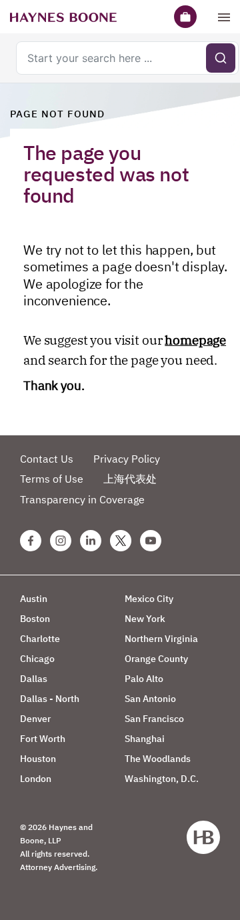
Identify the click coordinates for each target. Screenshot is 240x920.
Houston (38, 759)
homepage (195, 340)
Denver (35, 719)
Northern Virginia (161, 639)
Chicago (37, 659)
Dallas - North (49, 699)
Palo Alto (144, 679)
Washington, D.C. (162, 779)
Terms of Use (51, 478)
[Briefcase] (185, 16)
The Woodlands (158, 759)
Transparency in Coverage (82, 499)
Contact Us (46, 458)
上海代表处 (130, 478)
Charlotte (40, 639)
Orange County (156, 659)
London (35, 779)
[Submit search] (220, 58)
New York (145, 619)
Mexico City (149, 599)
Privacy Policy (126, 458)
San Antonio (150, 699)
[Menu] (224, 16)
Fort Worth (42, 739)
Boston (35, 619)
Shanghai (145, 739)
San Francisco (154, 719)
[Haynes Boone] (63, 16)
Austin (33, 599)
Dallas (33, 679)
